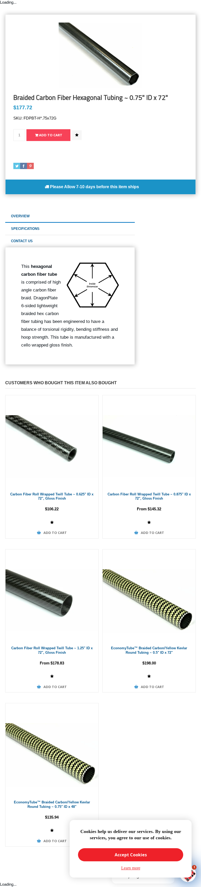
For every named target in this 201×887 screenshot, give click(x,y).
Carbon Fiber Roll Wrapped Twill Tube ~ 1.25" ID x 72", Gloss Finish (52, 650)
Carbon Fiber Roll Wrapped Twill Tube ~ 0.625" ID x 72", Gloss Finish (51, 496)
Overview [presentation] (20, 216)
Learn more (130, 868)
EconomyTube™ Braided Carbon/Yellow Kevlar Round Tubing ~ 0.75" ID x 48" (52, 804)
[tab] (70, 216)
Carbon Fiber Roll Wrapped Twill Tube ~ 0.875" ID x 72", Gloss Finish (149, 496)
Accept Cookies (131, 855)
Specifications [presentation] (25, 229)
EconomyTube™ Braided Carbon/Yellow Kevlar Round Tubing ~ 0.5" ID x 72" (149, 650)
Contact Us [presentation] (22, 241)
